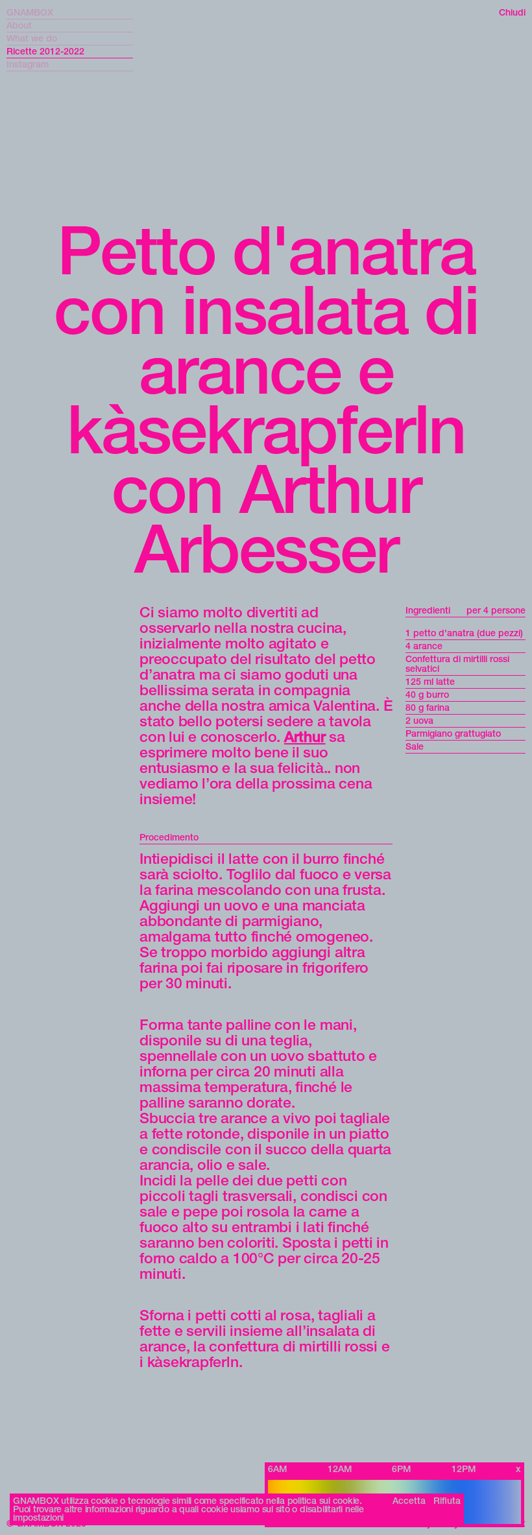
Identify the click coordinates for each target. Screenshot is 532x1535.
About (19, 25)
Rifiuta (447, 1501)
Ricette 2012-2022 (45, 51)
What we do (31, 38)
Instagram (27, 64)
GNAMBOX (29, 13)
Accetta (409, 1501)
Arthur (305, 737)
